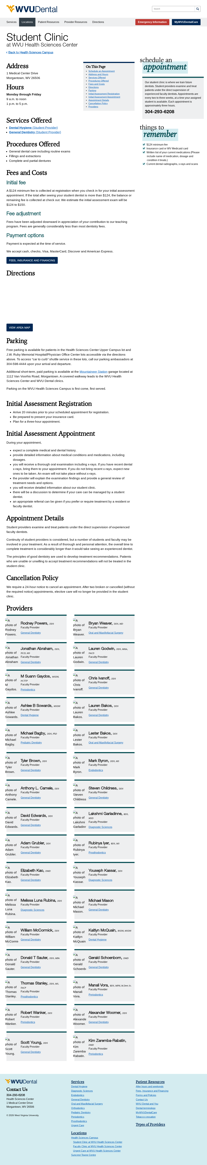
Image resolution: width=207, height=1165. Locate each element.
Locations (27, 22)
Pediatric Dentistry (31, 742)
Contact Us (142, 1099)
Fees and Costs (96, 84)
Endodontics (96, 770)
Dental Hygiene (33, 127)
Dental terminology (146, 1108)
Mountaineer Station (94, 371)
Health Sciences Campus (84, 1137)
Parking (92, 90)
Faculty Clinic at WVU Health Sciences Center (97, 1146)
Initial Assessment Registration (104, 93)
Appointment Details (98, 100)
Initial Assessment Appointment (104, 97)
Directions (98, 22)
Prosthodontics (97, 852)
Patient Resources (48, 22)
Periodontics (28, 689)
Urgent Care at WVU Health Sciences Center (97, 1150)
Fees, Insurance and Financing (32, 260)
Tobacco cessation (146, 1116)
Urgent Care (77, 1125)
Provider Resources (75, 22)
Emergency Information (152, 22)
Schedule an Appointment (101, 71)
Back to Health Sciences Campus (30, 52)
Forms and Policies (146, 1095)
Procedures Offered (98, 80)
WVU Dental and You (147, 1103)
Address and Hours (98, 74)
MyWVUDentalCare (186, 22)
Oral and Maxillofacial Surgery (106, 632)
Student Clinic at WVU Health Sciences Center (97, 1142)
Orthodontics (78, 1108)
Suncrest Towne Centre (83, 1155)
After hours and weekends (149, 1086)
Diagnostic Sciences (100, 827)
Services (11, 22)
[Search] (197, 9)
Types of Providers (150, 1124)
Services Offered (97, 77)
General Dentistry (35, 132)
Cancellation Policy (98, 103)
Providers (93, 106)
